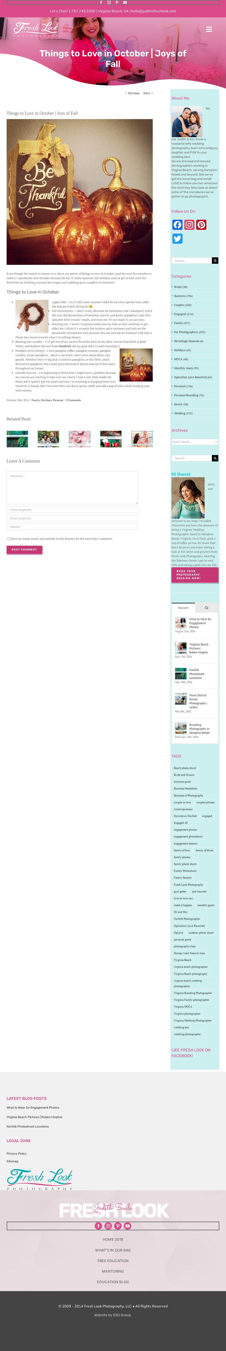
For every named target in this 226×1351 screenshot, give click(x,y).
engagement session (185, 843)
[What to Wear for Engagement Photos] (180, 619)
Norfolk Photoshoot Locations (196, 674)
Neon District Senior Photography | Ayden (198, 701)
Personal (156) (183, 386)
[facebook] (101, 2)
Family (36, 400)
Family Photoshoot (185, 870)
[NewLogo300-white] (35, 23)
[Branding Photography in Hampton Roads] (180, 725)
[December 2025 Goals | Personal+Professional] (79, 433)
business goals (182, 781)
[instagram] (109, 2)
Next (146, 93)
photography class (185, 946)
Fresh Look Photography (188, 884)
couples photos (205, 802)
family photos (182, 857)
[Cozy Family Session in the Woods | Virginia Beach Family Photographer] (48, 433)
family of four (182, 850)
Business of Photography (188, 795)
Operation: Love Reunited (189, 925)
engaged (207, 816)
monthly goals (206, 905)
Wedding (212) (183, 413)
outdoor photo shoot (201, 932)
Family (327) (182, 323)
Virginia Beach (182, 960)
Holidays (46, 400)
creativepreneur (183, 809)
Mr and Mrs (180, 912)
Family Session (183, 877)
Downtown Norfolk (185, 816)
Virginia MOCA (183, 1006)
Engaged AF (181, 822)
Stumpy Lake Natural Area (189, 953)
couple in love (182, 802)
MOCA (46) (181, 359)
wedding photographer (187, 1034)
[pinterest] (117, 2)
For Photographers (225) (189, 332)
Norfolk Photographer (187, 918)
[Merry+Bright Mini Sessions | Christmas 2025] (111, 433)
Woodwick (64, 346)
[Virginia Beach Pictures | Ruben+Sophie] (180, 645)
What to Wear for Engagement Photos (200, 623)
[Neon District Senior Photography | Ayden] (180, 695)
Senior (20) (181, 404)
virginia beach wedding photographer (188, 983)
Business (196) (183, 296)
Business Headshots (185, 788)
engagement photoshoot (188, 836)
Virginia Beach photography (190, 973)
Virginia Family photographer (191, 999)
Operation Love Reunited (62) (193, 377)
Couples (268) (182, 305)
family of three (204, 850)
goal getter (180, 891)
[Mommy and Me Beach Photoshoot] (142, 433)
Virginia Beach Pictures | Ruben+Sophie (199, 648)
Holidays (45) (182, 350)
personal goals (182, 939)
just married (199, 891)
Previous (133, 93)
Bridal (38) (180, 287)
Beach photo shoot (185, 768)
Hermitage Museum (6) (188, 341)
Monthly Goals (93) (186, 368)
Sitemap (12, 1161)
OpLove (178, 932)
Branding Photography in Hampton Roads (199, 729)
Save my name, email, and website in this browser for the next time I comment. (62, 539)
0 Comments (73, 400)
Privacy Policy (17, 1154)
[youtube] (125, 2)
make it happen (183, 905)
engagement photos (185, 829)
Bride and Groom (184, 774)
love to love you (183, 898)
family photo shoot (185, 864)
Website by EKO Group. (113, 1315)
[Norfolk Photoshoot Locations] (17, 433)
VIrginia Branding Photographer (193, 993)
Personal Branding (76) (189, 395)
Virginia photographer (187, 1013)
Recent (183, 608)
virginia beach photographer (191, 966)
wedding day (181, 1027)
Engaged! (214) (183, 314)
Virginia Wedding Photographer (193, 1020)
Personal (58, 400)
